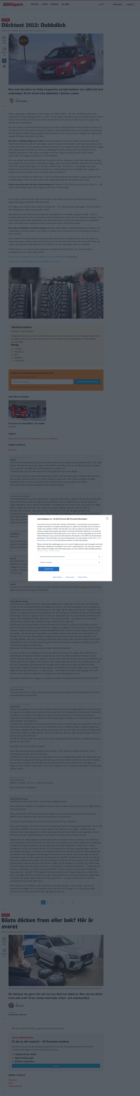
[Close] (108, 519)
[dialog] (70, 548)
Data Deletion (57, 577)
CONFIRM (48, 569)
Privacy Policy (82, 577)
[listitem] (70, 556)
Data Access (70, 577)
